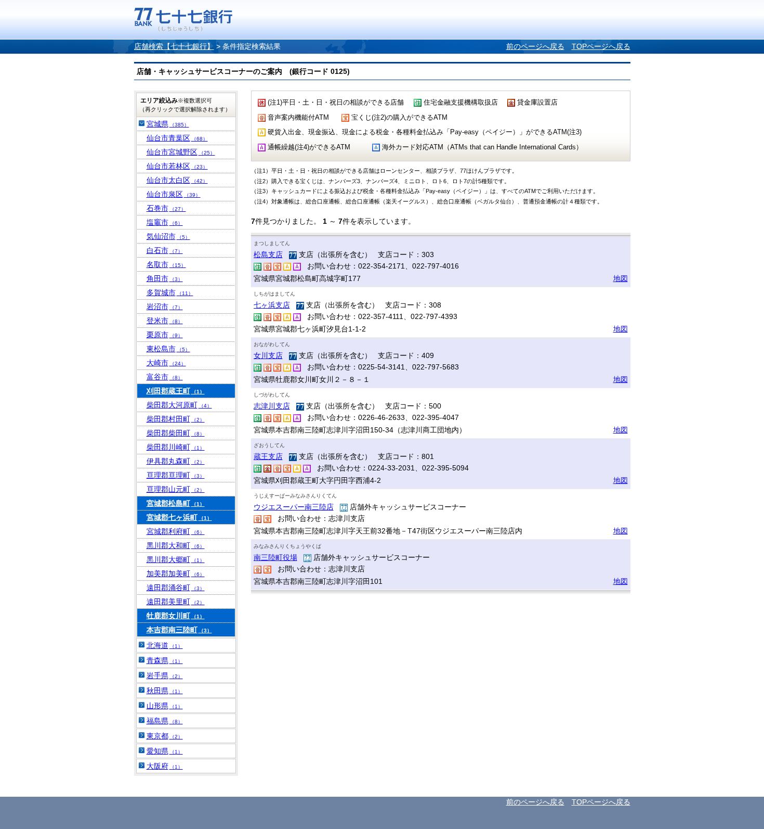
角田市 (165, 278)
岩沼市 (165, 306)
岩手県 (165, 675)
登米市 (165, 320)
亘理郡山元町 (176, 489)
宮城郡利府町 (176, 531)
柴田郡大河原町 (179, 405)
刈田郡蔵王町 (176, 391)
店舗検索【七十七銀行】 (174, 46)
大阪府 (165, 766)
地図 (620, 278)
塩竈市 (165, 222)
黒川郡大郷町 (176, 559)
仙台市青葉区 (177, 138)
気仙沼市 (168, 236)
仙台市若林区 (177, 166)
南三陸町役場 (275, 557)
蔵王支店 (268, 456)
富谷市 (165, 377)
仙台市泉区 (174, 194)
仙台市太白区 (177, 180)
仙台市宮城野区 (181, 152)
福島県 (165, 721)
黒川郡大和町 (176, 545)
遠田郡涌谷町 (176, 587)
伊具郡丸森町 (176, 461)
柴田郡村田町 (176, 419)
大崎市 (166, 363)
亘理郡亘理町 (176, 475)
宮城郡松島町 (176, 503)
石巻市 (166, 208)
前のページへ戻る (535, 46)
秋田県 (165, 690)
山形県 (165, 706)
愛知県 (165, 751)
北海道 (165, 645)
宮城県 (168, 124)
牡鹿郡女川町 (176, 615)
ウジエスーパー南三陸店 (294, 507)
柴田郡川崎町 (176, 447)
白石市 (165, 250)
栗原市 (165, 334)
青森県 (165, 660)
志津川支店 (272, 406)
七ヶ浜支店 (272, 305)
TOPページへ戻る (601, 46)
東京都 (165, 736)
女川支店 (268, 355)
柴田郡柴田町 (176, 433)
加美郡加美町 (176, 573)
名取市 (166, 264)
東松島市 (168, 349)
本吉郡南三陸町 (179, 630)
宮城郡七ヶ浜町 (179, 517)
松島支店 (268, 254)
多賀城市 (170, 292)
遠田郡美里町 (176, 601)
